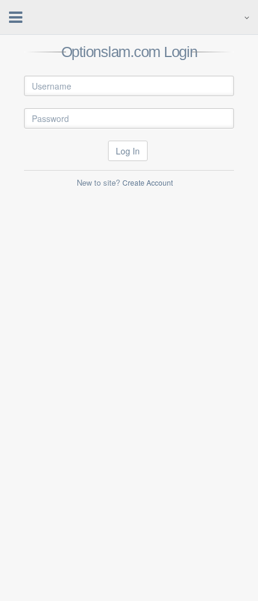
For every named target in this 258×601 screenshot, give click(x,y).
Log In (128, 151)
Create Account (147, 182)
